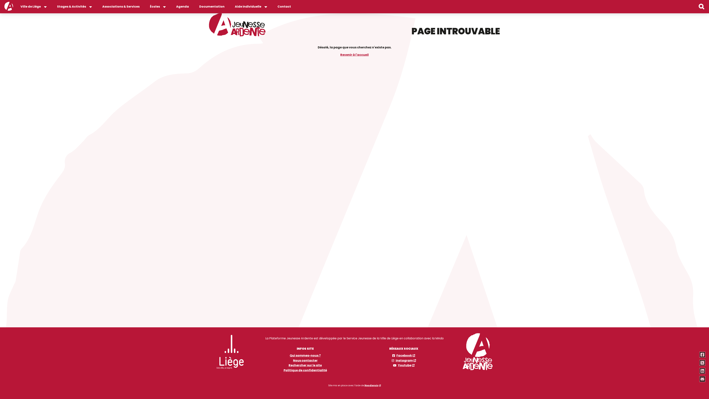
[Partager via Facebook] (702, 355)
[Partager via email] (702, 379)
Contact (284, 6)
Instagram (404, 360)
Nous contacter (305, 360)
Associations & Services (121, 6)
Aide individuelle (248, 6)
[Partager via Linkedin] (702, 371)
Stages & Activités (71, 6)
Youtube (404, 365)
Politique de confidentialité (305, 370)
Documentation (212, 6)
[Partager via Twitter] (702, 363)
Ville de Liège (30, 6)
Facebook (404, 355)
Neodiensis (371, 385)
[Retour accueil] (8, 6)
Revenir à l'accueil (354, 55)
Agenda (182, 6)
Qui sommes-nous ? (305, 355)
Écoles (155, 6)
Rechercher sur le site (305, 365)
